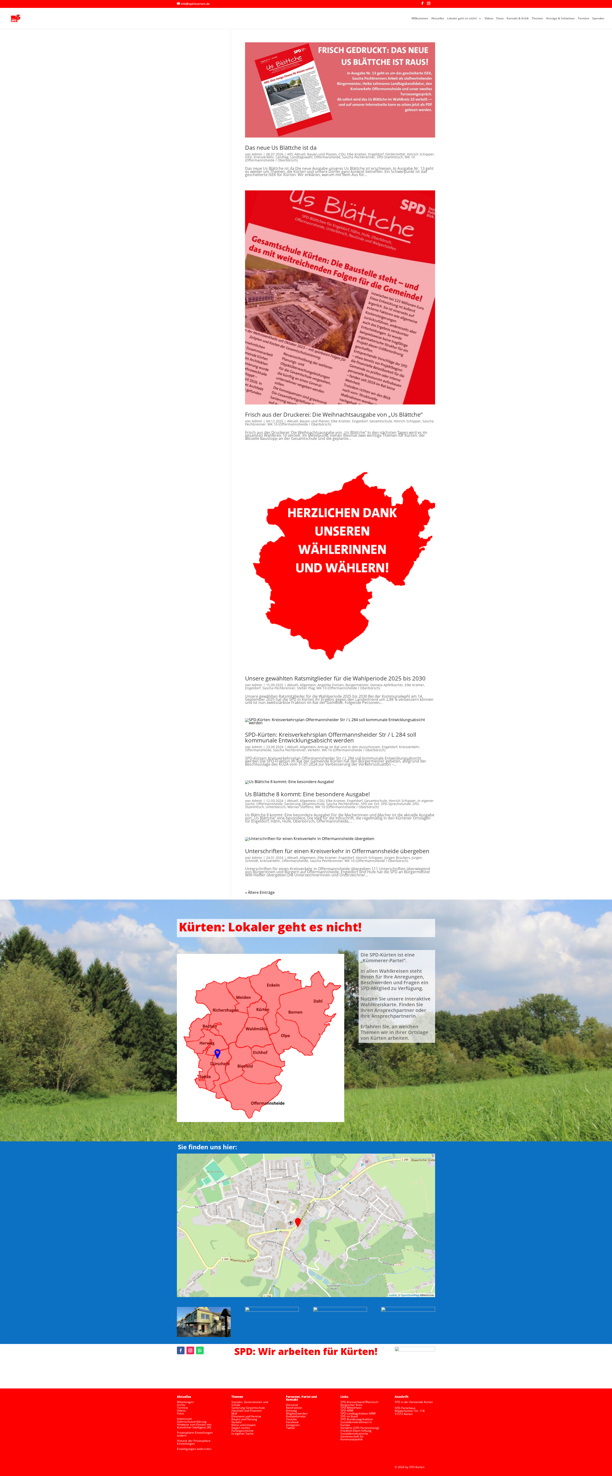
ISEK (248, 157)
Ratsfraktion (294, 1408)
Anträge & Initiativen (560, 18)
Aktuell (300, 154)
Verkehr (314, 750)
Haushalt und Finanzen (246, 1411)
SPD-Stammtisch (390, 157)
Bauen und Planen (322, 154)
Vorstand (292, 1405)
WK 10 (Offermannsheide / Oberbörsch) (299, 424)
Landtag (282, 157)
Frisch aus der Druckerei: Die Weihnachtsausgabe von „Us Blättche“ (333, 414)
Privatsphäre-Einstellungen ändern (195, 1434)
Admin (257, 154)
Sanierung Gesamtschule (304, 804)
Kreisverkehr (264, 157)
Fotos (500, 18)
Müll (234, 1413)
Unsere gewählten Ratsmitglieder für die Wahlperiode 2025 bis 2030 (335, 678)
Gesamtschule (380, 421)
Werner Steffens (300, 807)
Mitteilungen (185, 1402)
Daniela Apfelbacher (386, 685)
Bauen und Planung (244, 1419)
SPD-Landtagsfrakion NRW (358, 1413)
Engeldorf (376, 154)
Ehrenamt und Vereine (246, 1416)
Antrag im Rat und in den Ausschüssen (348, 747)
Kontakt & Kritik (518, 18)
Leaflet (393, 1295)
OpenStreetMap (410, 1295)
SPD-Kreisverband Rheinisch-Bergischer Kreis (359, 1403)
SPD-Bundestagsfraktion (356, 1419)
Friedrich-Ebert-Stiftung (356, 1431)
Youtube (291, 1419)
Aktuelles (437, 18)
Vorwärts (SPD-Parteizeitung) (359, 1428)
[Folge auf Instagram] (190, 1350)
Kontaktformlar (296, 1416)
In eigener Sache (242, 1434)
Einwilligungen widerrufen (194, 1449)
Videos (489, 18)
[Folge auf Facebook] (181, 1350)
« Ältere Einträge (260, 892)
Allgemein (308, 685)
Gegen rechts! (240, 1428)
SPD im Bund (349, 1416)
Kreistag (291, 1411)
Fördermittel (395, 154)
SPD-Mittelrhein (350, 1408)
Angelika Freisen (330, 685)
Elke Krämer (356, 154)
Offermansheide (327, 157)
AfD (290, 154)
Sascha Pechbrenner (358, 157)
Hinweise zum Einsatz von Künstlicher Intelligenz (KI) (194, 1425)
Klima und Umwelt (243, 1425)
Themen (537, 18)
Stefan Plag (306, 688)
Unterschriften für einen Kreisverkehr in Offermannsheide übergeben (337, 851)
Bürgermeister (357, 685)
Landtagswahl (301, 157)
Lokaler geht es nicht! (462, 18)
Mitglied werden (296, 1413)
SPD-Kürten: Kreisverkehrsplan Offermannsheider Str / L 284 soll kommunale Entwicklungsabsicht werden (330, 737)
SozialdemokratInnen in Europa (356, 1423)
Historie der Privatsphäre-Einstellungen (194, 1442)
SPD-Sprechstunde (396, 804)
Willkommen (419, 18)
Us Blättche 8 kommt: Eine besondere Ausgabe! (307, 794)
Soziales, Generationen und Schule (249, 1403)
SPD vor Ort (370, 804)
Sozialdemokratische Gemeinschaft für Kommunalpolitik (354, 1436)
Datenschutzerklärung (192, 1422)
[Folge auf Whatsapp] (200, 1350)
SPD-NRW (346, 1411)
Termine (583, 18)
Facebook (292, 1422)
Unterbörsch (276, 807)
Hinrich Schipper (420, 154)
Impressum (184, 1419)
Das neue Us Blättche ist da (281, 147)
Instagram (293, 1425)
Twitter (290, 1428)
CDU (342, 154)
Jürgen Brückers (397, 857)
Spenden (598, 18)
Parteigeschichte (242, 1431)
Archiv (181, 1405)
